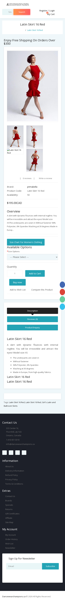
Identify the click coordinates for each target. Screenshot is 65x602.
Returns (9, 509)
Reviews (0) (32, 319)
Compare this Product (42, 289)
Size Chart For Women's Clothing (26, 242)
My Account (10, 535)
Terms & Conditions (14, 483)
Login (52, 10)
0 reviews (27, 178)
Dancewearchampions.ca (14, 596)
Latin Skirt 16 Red (35, 30)
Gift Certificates (12, 513)
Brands (8, 500)
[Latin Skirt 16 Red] (32, 86)
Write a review (45, 178)
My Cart (50, 14)
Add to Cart (35, 273)
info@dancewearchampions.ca (20, 444)
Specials (9, 505)
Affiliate (8, 518)
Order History (11, 539)
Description (32, 310)
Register (43, 10)
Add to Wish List (17, 289)
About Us (9, 466)
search (22, 12)
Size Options (14, 251)
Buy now (17, 282)
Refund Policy (11, 475)
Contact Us (10, 496)
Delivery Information (14, 470)
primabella (32, 186)
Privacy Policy (11, 479)
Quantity (12, 266)
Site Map (9, 522)
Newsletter (10, 548)
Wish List (9, 543)
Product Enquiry (32, 327)
